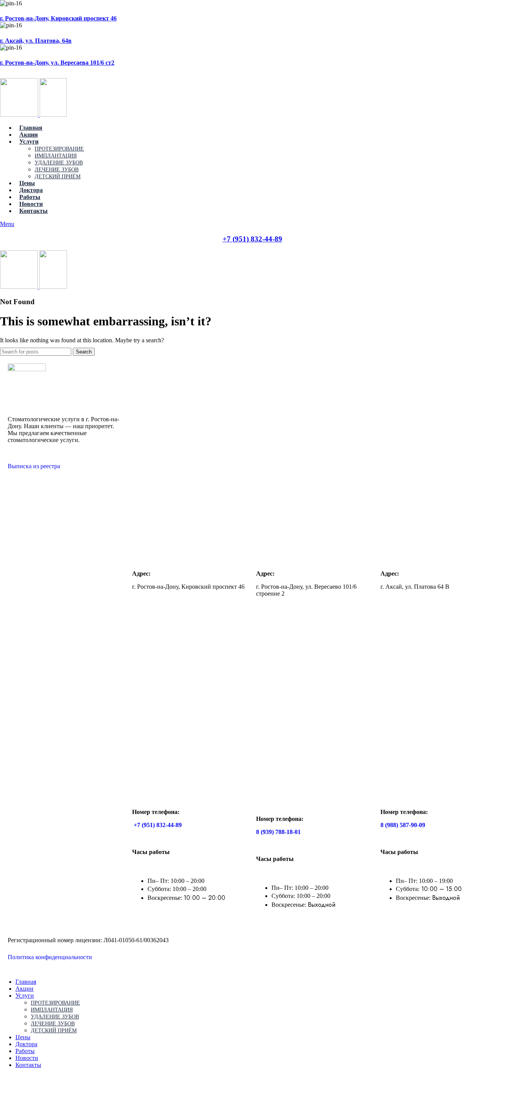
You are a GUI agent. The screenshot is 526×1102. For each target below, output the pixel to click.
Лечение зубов (57, 170)
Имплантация (56, 156)
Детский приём (57, 176)
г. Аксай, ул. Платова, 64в (36, 40)
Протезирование (59, 149)
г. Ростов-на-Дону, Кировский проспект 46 (58, 18)
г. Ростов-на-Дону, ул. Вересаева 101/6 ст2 (57, 62)
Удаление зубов (59, 163)
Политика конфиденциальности (53, 957)
